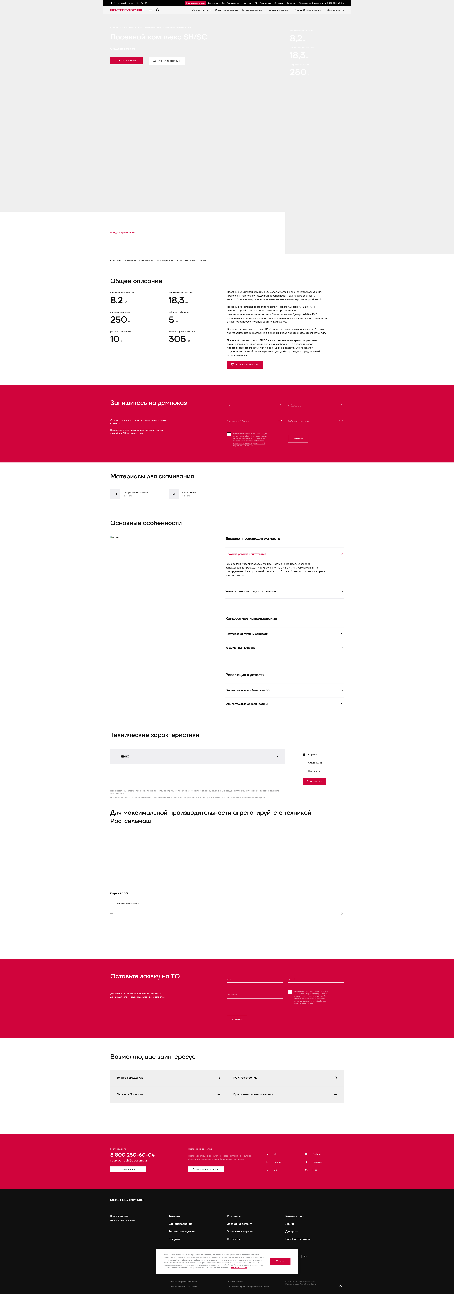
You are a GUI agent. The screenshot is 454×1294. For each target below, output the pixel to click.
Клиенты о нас (295, 1216)
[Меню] (150, 10)
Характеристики (165, 260)
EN (141, 3)
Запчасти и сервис (279, 10)
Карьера (247, 3)
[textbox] (255, 421)
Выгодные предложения (122, 232)
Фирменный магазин (195, 3)
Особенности (146, 260)
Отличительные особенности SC (247, 690)
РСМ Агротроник (263, 3)
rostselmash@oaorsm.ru (128, 1160)
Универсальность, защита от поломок (250, 591)
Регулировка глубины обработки (247, 634)
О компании (212, 3)
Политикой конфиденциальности (249, 442)
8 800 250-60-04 (132, 1155)
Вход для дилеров (119, 1216)
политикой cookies (239, 1268)
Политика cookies (235, 1281)
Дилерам (279, 3)
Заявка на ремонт (239, 1224)
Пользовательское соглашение (183, 1286)
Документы (130, 260)
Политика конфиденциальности (183, 1281)
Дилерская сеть (335, 10)
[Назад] (329, 913)
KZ (145, 3)
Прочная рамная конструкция (245, 554)
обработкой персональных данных (249, 444)
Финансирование (180, 1224)
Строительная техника (226, 10)
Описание (115, 260)
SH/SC (124, 757)
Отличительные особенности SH (247, 704)
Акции (289, 1224)
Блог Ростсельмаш (230, 3)
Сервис (203, 260)
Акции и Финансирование (308, 10)
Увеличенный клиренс (240, 648)
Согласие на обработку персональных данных (248, 1286)
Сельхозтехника (200, 10)
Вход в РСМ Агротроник (122, 1220)
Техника (174, 1216)
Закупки (174, 1239)
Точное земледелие (252, 10)
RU (137, 3)
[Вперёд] (342, 913)
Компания (234, 1216)
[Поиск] (158, 10)
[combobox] (255, 421)
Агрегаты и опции (186, 260)
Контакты (291, 3)
